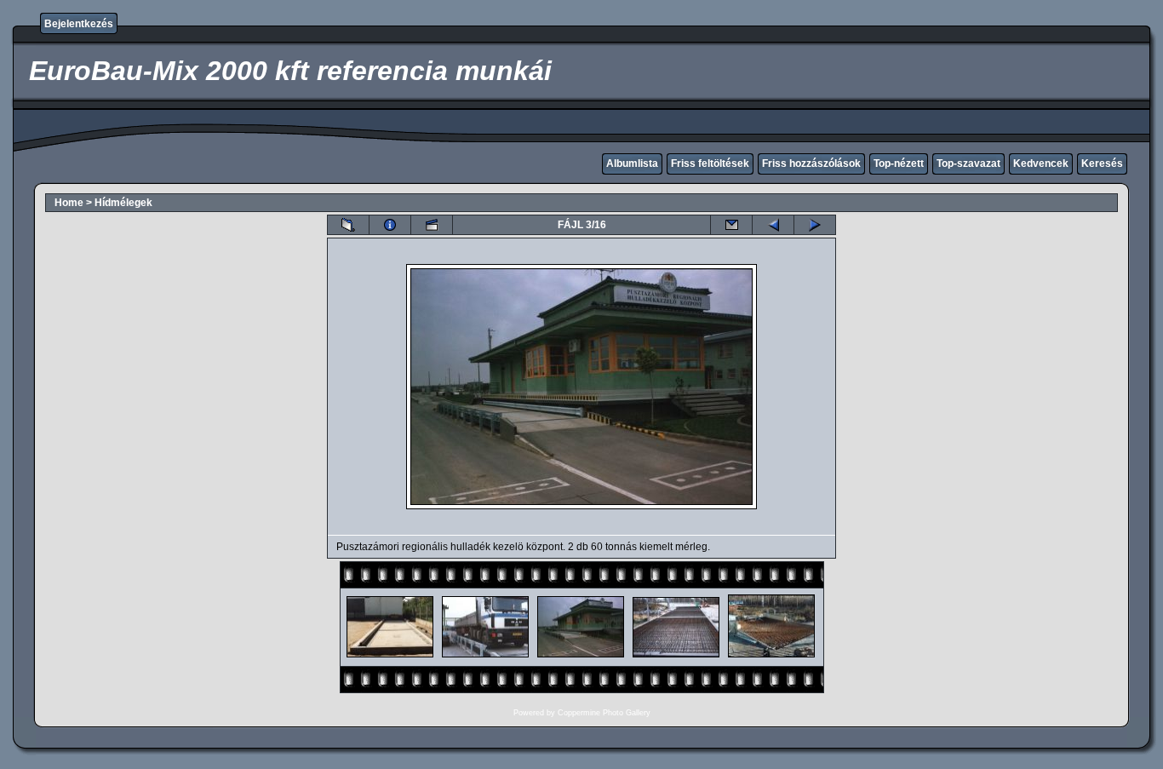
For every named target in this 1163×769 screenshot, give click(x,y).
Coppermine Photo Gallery (604, 713)
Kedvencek (1040, 163)
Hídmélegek (123, 203)
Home (68, 203)
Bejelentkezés (78, 24)
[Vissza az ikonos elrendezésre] (348, 224)
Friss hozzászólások (811, 163)
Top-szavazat (968, 163)
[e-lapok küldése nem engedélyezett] (731, 224)
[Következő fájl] (814, 224)
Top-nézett (899, 163)
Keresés (1102, 163)
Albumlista (632, 163)
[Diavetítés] (431, 224)
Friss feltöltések (710, 163)
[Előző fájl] (773, 224)
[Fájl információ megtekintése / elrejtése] (390, 224)
